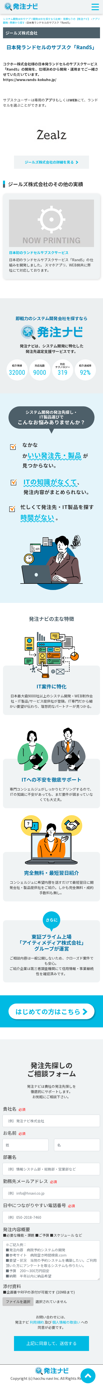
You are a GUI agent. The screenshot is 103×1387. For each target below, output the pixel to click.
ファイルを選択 (18, 1301)
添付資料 (12, 1286)
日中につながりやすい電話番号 (34, 1205)
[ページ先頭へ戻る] (88, 1375)
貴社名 (9, 1108)
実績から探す (17, 22)
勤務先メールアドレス (25, 1181)
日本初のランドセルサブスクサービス (38, 252)
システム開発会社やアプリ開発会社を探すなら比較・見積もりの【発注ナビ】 (46, 19)
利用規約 (37, 1322)
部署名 (9, 1157)
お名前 (9, 1133)
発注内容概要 (16, 1229)
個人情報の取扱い (66, 1322)
